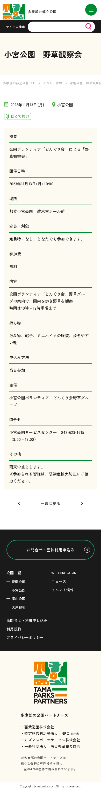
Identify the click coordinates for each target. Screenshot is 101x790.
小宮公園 (19, 590)
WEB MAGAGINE (65, 572)
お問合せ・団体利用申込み (51, 549)
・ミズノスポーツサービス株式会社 (50, 739)
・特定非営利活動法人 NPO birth (50, 733)
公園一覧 (13, 572)
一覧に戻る (51, 503)
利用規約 (13, 628)
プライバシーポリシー (25, 637)
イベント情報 (52, 83)
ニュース (58, 581)
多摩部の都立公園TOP (19, 83)
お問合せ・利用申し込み (26, 620)
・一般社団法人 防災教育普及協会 (50, 746)
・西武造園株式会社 (37, 726)
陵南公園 (19, 581)
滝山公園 (19, 598)
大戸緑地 (19, 607)
